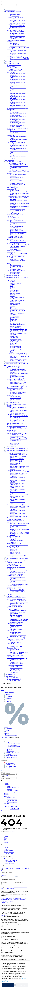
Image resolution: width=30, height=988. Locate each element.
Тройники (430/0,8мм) (16, 342)
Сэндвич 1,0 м (14, 337)
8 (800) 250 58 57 (5, 737)
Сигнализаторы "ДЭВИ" (17, 434)
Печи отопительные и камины (18, 359)
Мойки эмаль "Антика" (16, 622)
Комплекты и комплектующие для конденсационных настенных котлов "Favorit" (19, 525)
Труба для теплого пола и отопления (14, 251)
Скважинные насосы (16, 236)
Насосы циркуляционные (17, 233)
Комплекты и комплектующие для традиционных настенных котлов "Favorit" (19, 533)
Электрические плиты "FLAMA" (19, 57)
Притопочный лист (15, 326)
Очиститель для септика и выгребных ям (17, 211)
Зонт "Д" (12, 296)
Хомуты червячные (15, 269)
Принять (8, 985)
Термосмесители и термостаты (18, 386)
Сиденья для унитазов (16, 615)
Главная (8, 699)
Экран (12, 350)
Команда (9, 749)
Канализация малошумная (17, 209)
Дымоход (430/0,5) (15, 290)
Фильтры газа (11, 446)
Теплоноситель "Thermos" (17, 592)
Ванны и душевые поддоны (16, 599)
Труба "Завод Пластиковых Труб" (19, 245)
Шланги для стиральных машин (17, 270)
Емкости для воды (13, 187)
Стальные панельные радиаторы (19, 582)
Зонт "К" (12, 299)
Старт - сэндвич (14, 327)
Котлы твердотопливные (14, 543)
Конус (12, 307)
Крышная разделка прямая (17, 310)
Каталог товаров (9, 692)
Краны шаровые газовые (17, 376)
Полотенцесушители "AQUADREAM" (16, 625)
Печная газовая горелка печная (16, 555)
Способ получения (11, 767)
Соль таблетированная (14, 585)
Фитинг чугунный (15, 400)
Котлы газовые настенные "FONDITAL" (17, 478)
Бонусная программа (11, 755)
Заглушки (13, 294)
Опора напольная (15, 316)
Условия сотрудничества (12, 752)
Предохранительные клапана (18, 392)
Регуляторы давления (16, 393)
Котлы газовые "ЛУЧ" (16, 460)
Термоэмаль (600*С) (15, 339)
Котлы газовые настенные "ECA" (19, 473)
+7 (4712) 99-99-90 (15, 868)
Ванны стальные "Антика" (17, 603)
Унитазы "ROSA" (15, 666)
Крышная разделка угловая (17, 311)
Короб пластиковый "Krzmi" (18, 429)
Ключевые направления (13, 745)
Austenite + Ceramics (15, 283)
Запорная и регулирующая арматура (15, 362)
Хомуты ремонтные (15, 265)
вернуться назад (5, 831)
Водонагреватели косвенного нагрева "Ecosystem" (18, 114)
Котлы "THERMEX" (16, 552)
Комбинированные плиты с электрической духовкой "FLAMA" (17, 33)
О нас (7, 742)
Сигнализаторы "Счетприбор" (18, 439)
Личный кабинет (5, 775)
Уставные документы (11, 757)
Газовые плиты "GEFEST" (17, 27)
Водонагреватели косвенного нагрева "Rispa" (18, 120)
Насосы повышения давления (18, 232)
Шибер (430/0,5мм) (15, 346)
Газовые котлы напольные (15, 453)
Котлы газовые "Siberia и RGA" (19, 454)
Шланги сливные (15, 273)
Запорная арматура (13, 367)
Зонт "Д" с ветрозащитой (17, 297)
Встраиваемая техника (14, 13)
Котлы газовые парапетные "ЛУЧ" (19, 506)
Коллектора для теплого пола (18, 382)
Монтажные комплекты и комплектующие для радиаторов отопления (16, 567)
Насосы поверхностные (16, 230)
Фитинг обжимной (15, 262)
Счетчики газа (14, 444)
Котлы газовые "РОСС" (16, 463)
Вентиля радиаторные (16, 389)
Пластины (13, 320)
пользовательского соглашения (14, 889)
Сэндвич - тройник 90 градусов (19, 333)
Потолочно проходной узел (17, 324)
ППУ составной (14, 317)
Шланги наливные (15, 272)
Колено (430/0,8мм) (15, 303)
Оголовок (13, 314)
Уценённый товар (10, 674)
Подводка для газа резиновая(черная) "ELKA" (17, 418)
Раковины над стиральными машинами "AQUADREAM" (18, 635)
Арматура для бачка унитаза (18, 610)
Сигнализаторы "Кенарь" (17, 436)
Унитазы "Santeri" (15, 672)
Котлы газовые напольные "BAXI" (19, 466)
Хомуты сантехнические (17, 266)
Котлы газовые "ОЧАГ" (16, 461)
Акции (6, 793)
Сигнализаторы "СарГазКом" (18, 437)
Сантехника (9, 594)
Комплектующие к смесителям (18, 650)
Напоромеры (11, 431)
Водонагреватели (10, 61)
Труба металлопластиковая (17, 255)
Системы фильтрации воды (15, 639)
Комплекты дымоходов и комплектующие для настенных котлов (15, 520)
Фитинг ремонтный (15, 398)
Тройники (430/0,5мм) (16, 340)
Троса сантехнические (16, 616)
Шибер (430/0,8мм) (15, 347)
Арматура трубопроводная (17, 369)
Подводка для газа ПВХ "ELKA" (19, 416)
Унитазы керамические (15, 665)
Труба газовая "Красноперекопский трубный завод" (18, 410)
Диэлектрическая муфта (15, 423)
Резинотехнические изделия (16, 638)
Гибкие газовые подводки (15, 414)
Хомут (12, 344)
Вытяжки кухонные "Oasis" (17, 23)
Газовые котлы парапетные (15, 505)
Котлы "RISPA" (14, 550)
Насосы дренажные (15, 229)
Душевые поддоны (15, 605)
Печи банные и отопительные (16, 353)
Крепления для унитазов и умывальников (17, 612)
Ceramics (12, 284)
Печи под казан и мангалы (17, 360)
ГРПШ (9, 406)
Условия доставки (11, 764)
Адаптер (12, 287)
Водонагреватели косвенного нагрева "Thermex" (18, 126)
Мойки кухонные (13, 617)
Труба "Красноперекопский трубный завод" (17, 247)
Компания (8, 701)
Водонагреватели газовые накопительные (14, 65)
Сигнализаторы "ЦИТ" (16, 440)
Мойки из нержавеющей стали (18, 620)
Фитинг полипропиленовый (18, 242)
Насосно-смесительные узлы (18, 385)
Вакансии (8, 754)
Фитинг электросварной (17, 413)
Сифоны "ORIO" (15, 645)
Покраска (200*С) (15, 323)
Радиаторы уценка (15, 680)
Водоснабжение (10, 160)
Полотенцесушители (14, 623)
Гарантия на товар (11, 766)
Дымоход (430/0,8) (15, 291)
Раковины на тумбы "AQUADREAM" (15, 632)
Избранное (9, 698)
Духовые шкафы (14, 16)
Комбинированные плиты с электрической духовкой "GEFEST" (17, 37)
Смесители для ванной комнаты (19, 652)
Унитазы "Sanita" (15, 669)
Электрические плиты (14, 56)
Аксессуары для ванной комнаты (17, 597)
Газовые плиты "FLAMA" (17, 26)
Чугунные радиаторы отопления (19, 584)
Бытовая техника (10, 10)
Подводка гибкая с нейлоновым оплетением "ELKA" (19, 166)
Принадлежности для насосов (18, 234)
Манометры (11, 430)
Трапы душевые (14, 213)
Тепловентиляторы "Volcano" (18, 46)
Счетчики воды (14, 443)
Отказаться (22, 985)
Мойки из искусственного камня (19, 619)
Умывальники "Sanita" (16, 660)
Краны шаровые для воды (17, 378)
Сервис (7, 733)
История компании (12, 748)
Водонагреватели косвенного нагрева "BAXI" (18, 111)
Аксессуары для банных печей (18, 354)
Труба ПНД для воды (14, 243)
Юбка (11, 352)
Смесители (11, 648)
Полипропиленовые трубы (17, 240)
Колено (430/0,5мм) (15, 301)
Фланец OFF (13, 343)
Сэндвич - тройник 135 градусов (19, 331)
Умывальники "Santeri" (16, 663)
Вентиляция (13, 43)
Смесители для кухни (16, 653)
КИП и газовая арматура (12, 402)
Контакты (8, 732)
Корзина (8, 694)
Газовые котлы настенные (15, 470)
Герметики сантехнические (15, 606)
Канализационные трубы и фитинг (18, 196)
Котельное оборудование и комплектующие (17, 448)
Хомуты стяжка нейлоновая (17, 267)
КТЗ (9, 424)
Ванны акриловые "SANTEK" (18, 600)
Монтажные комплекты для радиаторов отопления (17, 573)
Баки (11, 288)
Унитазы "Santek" (15, 671)
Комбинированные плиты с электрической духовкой (15, 29)
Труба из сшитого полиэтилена (18, 253)
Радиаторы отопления (14, 575)
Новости (8, 730)
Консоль (12, 306)
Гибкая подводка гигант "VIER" (19, 164)
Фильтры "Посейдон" (16, 642)
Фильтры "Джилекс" (16, 640)
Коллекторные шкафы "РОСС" (18, 383)
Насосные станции (15, 224)
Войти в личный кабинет (11, 858)
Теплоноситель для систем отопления (14, 587)
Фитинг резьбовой (15, 396)
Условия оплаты (10, 763)
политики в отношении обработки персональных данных (14, 888)
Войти (2, 690)
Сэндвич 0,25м (14, 334)
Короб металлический (16, 427)
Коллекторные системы (15, 379)
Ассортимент (10, 751)
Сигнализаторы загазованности (17, 433)
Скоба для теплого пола (16, 259)
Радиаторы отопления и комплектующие (17, 558)
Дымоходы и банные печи (13, 275)
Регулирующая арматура (15, 388)
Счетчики (11, 441)
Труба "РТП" (13, 249)
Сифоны (11, 643)
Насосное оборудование (15, 220)
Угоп (11, 556)
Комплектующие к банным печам (19, 356)
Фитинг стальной (15, 399)
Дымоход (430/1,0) (15, 293)
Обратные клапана (15, 390)
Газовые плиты (12, 24)
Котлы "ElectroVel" (15, 549)
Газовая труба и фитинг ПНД (16, 407)
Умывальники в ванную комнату (17, 658)
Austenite (12, 281)
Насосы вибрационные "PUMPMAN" (16, 227)
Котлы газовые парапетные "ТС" (19, 516)
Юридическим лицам (11, 735)
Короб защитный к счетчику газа (17, 426)
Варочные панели (15, 14)
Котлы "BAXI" (14, 548)
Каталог (6, 847)
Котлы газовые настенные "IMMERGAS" (17, 484)
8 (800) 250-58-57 (5, 868)
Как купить (9, 728)
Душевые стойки (15, 649)
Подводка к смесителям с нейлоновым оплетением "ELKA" (19, 169)
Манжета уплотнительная (17, 313)
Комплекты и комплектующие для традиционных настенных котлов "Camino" (19, 529)
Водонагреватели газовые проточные (14, 71)
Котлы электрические (14, 546)
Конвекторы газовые (14, 536)
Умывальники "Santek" (16, 662)
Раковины (11, 630)
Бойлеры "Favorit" (15, 68)
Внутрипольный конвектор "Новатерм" (14, 563)
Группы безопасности (14, 366)
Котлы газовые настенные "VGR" (19, 494)
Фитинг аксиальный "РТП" (17, 260)
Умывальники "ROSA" (16, 659)
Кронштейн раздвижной (17, 309)
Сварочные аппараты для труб (18, 191)
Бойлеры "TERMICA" (16, 69)
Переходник (13, 319)
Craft (11, 286)
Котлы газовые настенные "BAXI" (19, 472)
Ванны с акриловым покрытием (19, 602)
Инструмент (11, 189)
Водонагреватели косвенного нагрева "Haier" (18, 117)
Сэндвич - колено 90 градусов (18, 330)
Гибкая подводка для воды (15, 163)
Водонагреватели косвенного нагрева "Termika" (18, 123)
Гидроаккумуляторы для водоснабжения (16, 178)
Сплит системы (14, 44)
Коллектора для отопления (17, 380)
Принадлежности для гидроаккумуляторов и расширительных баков (16, 182)
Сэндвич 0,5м (14, 336)
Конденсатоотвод (15, 304)
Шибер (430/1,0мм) (15, 349)
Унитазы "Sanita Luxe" (16, 668)
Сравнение (9, 696)
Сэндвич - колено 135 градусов (18, 329)
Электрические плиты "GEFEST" (19, 59)
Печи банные (14, 357)
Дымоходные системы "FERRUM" (13, 279)
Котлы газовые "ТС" (16, 464)
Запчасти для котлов (14, 517)
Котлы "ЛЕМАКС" (15, 553)
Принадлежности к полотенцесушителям (16, 628)
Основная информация (13, 743)
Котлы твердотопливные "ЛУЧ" (19, 545)
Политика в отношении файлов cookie (11, 898)
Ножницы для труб (15, 190)
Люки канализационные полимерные (13, 218)
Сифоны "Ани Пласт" (16, 646)
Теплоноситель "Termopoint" (18, 591)
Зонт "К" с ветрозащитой (17, 300)
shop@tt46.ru (4, 875)
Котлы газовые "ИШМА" (17, 459)
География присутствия (13, 746)
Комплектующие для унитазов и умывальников (16, 608)
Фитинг (10, 395)
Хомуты (10, 263)
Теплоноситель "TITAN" (17, 590)
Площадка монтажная (16, 321)
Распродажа (7, 849)
